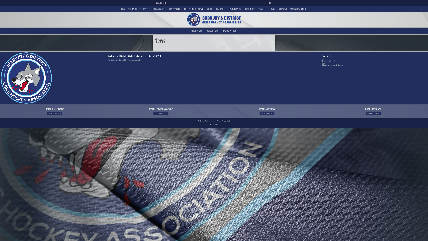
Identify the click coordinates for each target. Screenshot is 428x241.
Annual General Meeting (298, 9)
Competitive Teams (196, 31)
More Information (55, 113)
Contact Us (283, 9)
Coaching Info (250, 9)
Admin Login (214, 124)
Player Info (262, 9)
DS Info (209, 9)
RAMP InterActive (203, 121)
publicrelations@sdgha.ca (334, 65)
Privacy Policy (226, 121)
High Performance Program (193, 9)
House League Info (158, 9)
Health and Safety (235, 9)
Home (123, 9)
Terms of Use (215, 121)
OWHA (273, 9)
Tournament (144, 9)
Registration (132, 9)
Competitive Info (174, 9)
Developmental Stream (229, 31)
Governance (220, 9)
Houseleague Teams (212, 31)
